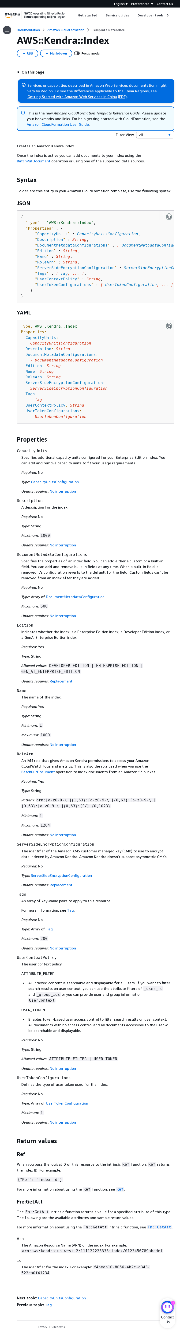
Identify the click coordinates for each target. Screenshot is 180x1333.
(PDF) (122, 96)
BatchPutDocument (33, 161)
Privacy (42, 1327)
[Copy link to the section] (13, 179)
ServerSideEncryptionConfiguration (61, 875)
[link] (108, 29)
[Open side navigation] (7, 30)
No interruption (63, 491)
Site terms (58, 1327)
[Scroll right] (167, 15)
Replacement (61, 681)
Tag (64, 273)
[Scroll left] (74, 15)
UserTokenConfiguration (131, 284)
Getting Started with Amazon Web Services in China (72, 96)
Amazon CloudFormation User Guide (58, 124)
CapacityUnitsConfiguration (107, 234)
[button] (30, 72)
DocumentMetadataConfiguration (75, 596)
